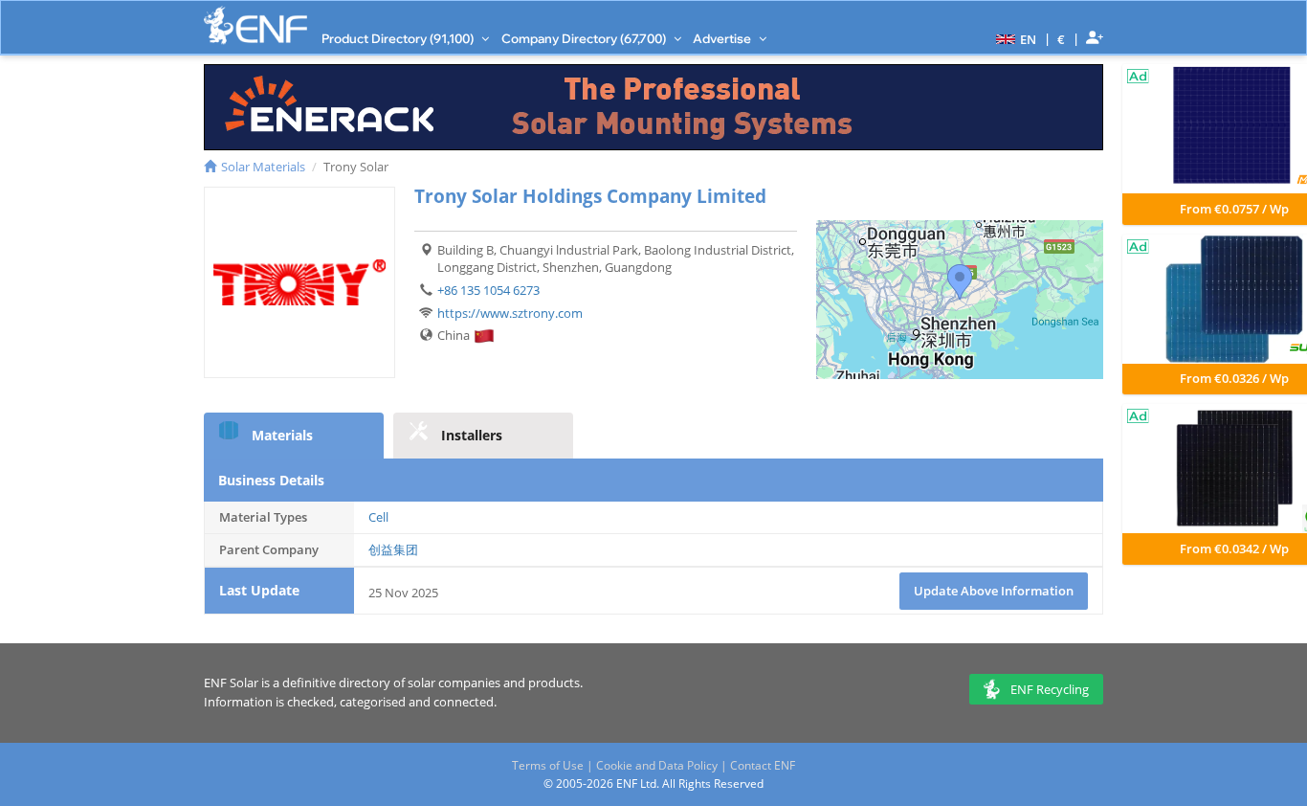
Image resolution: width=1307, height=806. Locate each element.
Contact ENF (762, 765)
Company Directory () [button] (585, 38)
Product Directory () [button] (398, 38)
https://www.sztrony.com (510, 313)
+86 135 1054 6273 (488, 290)
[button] (1013, 38)
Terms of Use (548, 765)
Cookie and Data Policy (657, 765)
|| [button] (1061, 39)
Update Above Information (994, 590)
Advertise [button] (723, 38)
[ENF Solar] (255, 25)
